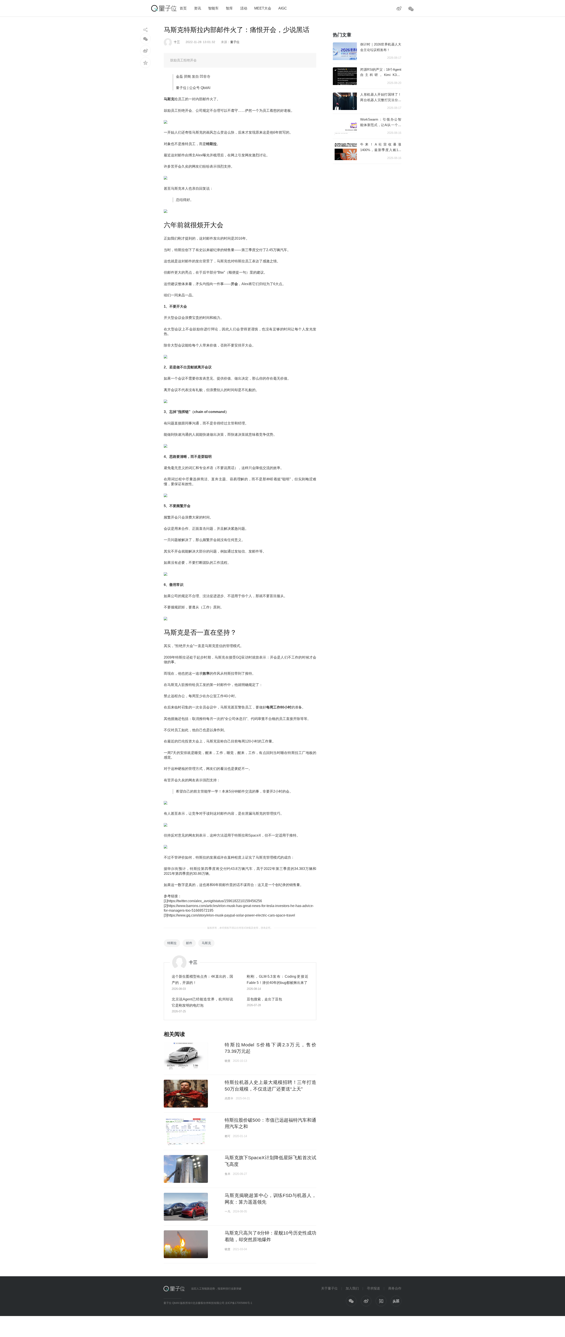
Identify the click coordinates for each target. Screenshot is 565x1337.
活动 (243, 8)
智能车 (213, 8)
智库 (229, 8)
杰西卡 (229, 1098)
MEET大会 (262, 8)
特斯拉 (172, 943)
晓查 (227, 1060)
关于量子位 (329, 1288)
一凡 (227, 1211)
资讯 (197, 8)
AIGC (282, 8)
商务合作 (394, 1288)
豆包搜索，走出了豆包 (264, 999)
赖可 (227, 1136)
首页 (183, 8)
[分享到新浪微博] (145, 50)
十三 (177, 42)
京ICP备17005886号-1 (238, 1303)
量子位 (234, 42)
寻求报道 (373, 1288)
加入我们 (352, 1288)
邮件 (189, 943)
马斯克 (206, 943)
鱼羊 (227, 1174)
